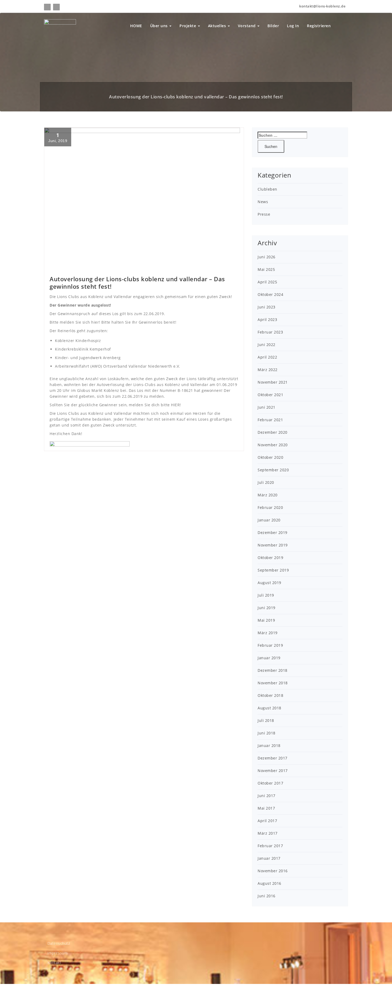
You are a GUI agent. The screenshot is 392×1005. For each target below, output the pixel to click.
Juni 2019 (266, 607)
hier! (95, 322)
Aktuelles (217, 25)
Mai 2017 (266, 808)
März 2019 (268, 632)
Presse (264, 214)
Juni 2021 (266, 407)
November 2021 (273, 382)
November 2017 (273, 770)
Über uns (159, 25)
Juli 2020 (266, 482)
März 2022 (268, 369)
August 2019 (269, 582)
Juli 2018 (266, 720)
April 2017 (267, 820)
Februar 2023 (270, 332)
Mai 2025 (266, 269)
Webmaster (59, 264)
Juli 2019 (266, 595)
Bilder (273, 25)
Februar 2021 (270, 419)
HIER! (176, 404)
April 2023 (267, 319)
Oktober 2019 (270, 557)
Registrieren (319, 25)
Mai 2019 (266, 620)
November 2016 (273, 870)
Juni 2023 (266, 306)
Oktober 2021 (270, 394)
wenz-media (90, 994)
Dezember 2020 (272, 432)
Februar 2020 (270, 507)
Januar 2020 (269, 519)
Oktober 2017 (270, 783)
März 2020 (268, 494)
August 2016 (269, 883)
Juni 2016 (266, 895)
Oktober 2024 (270, 294)
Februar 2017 (270, 845)
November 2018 (273, 682)
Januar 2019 (269, 657)
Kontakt (54, 962)
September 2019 (273, 570)
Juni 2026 (266, 256)
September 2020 (273, 469)
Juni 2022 (266, 344)
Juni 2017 (266, 795)
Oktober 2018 (270, 695)
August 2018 (269, 707)
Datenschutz (58, 943)
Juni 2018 (266, 732)
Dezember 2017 (272, 758)
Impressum (57, 952)
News (79, 264)
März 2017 (268, 833)
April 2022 (267, 357)
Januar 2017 (269, 858)
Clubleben (267, 189)
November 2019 (273, 545)
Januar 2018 (269, 745)
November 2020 (273, 444)
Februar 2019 (270, 645)
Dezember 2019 (272, 532)
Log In (293, 25)
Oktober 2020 (270, 457)
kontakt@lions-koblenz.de (322, 6)
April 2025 (267, 281)
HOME (136, 25)
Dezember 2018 (272, 670)
